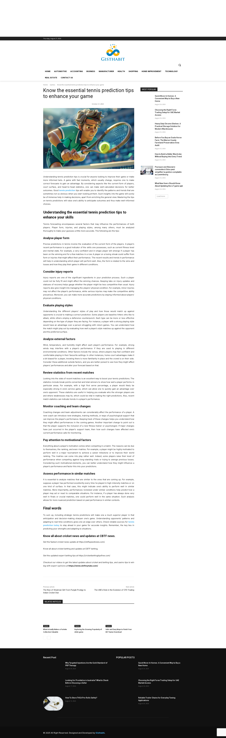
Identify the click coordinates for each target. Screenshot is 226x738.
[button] (180, 65)
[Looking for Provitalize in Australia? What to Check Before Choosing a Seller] (53, 686)
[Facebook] (145, 732)
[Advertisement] (113, 18)
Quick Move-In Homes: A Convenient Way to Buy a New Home (167, 98)
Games (52, 85)
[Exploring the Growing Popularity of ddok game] (88, 617)
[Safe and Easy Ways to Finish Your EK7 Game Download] (120, 617)
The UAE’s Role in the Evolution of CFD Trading (114, 590)
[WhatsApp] (174, 732)
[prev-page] (44, 637)
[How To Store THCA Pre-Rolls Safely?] (53, 704)
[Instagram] (151, 732)
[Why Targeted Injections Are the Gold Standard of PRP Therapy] (53, 669)
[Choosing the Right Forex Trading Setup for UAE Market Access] (146, 113)
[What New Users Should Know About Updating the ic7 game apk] (146, 186)
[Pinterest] (163, 732)
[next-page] (49, 637)
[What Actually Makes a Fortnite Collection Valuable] (57, 617)
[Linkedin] (157, 732)
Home (45, 85)
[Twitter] (168, 732)
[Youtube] (180, 732)
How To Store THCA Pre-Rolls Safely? (81, 698)
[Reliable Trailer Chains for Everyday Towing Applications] (126, 704)
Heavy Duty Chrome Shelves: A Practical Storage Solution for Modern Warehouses (168, 126)
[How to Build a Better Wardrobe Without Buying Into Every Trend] (146, 157)
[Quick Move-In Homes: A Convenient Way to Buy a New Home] (146, 99)
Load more (161, 196)
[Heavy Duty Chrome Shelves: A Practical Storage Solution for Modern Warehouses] (146, 126)
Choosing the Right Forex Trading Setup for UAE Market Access (167, 112)
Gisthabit (100, 733)
